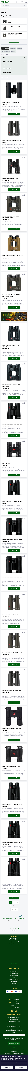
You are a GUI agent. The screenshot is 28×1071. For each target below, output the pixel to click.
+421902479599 (15, 1006)
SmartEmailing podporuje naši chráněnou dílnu (14, 1053)
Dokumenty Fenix (14, 1019)
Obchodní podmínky (14, 973)
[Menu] (26, 1)
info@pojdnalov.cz (15, 999)
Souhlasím (20, 1067)
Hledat (25, 5)
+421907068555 (15, 1002)
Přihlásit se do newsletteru (14, 1043)
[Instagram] (15, 1011)
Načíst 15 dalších (14, 897)
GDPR (14, 977)
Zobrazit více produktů (14, 42)
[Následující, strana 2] (14, 902)
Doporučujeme (5, 48)
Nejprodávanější (6, 51)
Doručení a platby (14, 975)
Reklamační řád (14, 981)
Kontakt (14, 983)
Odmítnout (7, 1067)
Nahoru (15, 909)
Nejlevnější (13, 48)
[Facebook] (12, 1011)
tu (15, 1059)
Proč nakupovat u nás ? (14, 971)
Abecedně (13, 51)
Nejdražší (19, 48)
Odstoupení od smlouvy (14, 979)
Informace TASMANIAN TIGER (14, 1021)
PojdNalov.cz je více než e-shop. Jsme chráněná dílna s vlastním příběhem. (14, 1050)
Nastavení (14, 1063)
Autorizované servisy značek (14, 1017)
